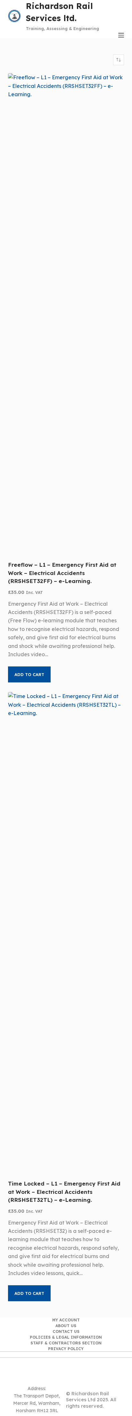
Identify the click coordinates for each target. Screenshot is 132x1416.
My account (66, 1320)
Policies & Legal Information (66, 1337)
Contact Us (66, 1331)
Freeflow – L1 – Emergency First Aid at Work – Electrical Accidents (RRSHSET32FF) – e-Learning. (62, 572)
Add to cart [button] (29, 674)
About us (65, 1325)
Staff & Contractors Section (66, 1343)
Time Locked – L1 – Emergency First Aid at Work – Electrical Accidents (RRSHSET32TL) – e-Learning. (64, 1191)
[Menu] (121, 35)
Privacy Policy (66, 1348)
